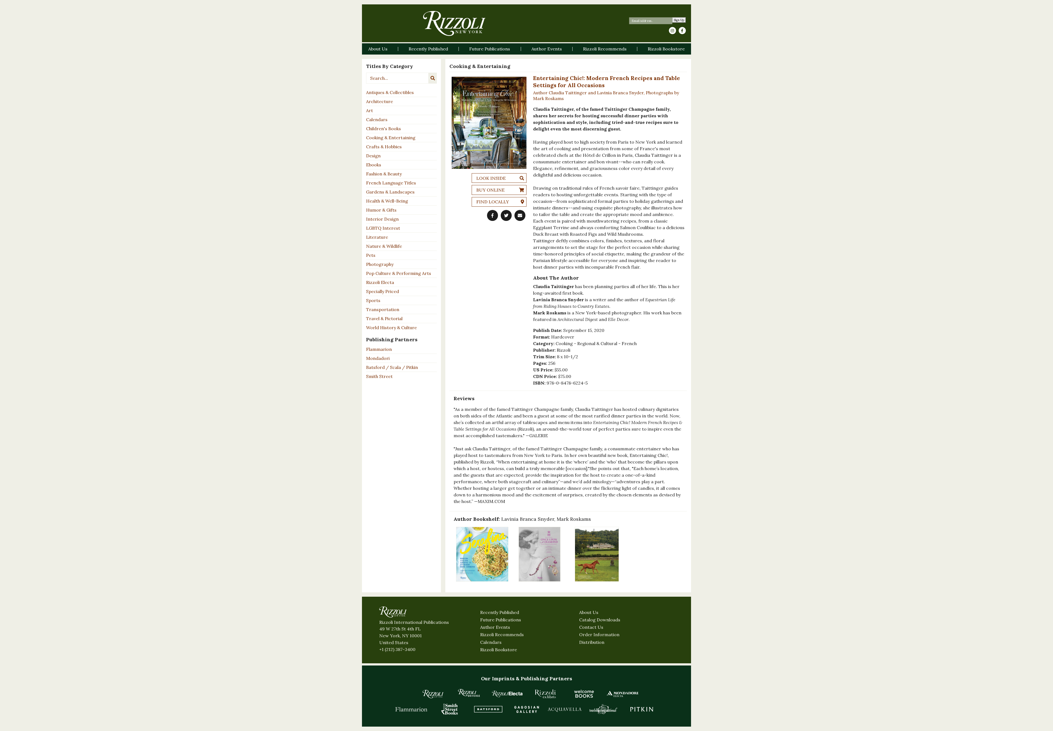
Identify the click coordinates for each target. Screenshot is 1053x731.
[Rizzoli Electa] (507, 693)
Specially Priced (382, 291)
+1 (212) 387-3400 (397, 649)
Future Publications (500, 619)
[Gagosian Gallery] (526, 709)
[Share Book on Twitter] (506, 215)
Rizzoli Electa (380, 282)
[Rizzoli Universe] (469, 692)
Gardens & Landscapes (390, 192)
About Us (588, 612)
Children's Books (383, 128)
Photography (380, 264)
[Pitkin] (641, 709)
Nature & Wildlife (384, 246)
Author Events (495, 627)
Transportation (382, 309)
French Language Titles (391, 183)
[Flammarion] (411, 709)
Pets (370, 255)
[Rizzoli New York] (454, 23)
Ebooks (373, 164)
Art (369, 110)
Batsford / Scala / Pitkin (392, 367)
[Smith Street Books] (450, 709)
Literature (377, 237)
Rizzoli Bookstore (498, 649)
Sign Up (679, 20)
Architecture (379, 101)
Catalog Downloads (599, 619)
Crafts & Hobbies (384, 146)
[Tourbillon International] (603, 709)
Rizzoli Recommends (502, 634)
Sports (373, 300)
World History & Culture (391, 327)
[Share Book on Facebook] (492, 215)
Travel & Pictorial (384, 318)
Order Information (599, 634)
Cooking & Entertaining (390, 137)
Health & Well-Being (387, 201)
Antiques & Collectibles (390, 92)
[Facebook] (682, 30)
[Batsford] (488, 709)
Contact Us (591, 627)
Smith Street (379, 376)
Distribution (591, 642)
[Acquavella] (565, 709)
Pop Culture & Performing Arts (398, 273)
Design (373, 155)
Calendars (376, 119)
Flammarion (379, 349)
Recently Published (499, 612)
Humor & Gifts (381, 210)
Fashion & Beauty (384, 174)
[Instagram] (672, 30)
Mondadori (378, 358)
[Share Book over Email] (519, 215)
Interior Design (382, 219)
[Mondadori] (622, 693)
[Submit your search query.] (433, 78)
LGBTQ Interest (383, 228)
